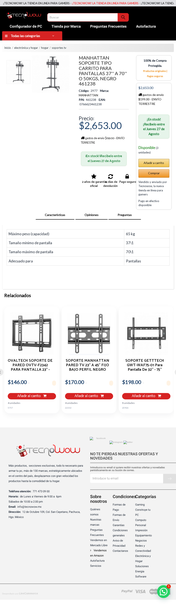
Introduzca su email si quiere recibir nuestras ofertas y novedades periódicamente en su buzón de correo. (127, 469)
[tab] (55, 215)
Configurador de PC (26, 26)
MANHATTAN (88, 95)
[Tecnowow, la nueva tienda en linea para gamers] (23, 15)
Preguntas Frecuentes (108, 26)
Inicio (7, 47)
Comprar (154, 173)
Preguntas (125, 215)
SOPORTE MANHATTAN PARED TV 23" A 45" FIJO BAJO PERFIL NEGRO (87, 365)
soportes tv (59, 47)
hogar (45, 47)
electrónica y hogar (26, 47)
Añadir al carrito (29, 396)
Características (55, 215)
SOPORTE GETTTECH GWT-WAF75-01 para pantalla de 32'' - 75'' (144, 365)
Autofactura (146, 26)
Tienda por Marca (66, 26)
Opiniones (92, 215)
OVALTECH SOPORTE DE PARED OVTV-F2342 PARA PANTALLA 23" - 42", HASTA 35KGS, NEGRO (30, 365)
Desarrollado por (20, 593)
